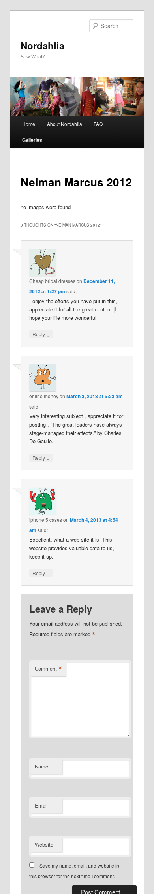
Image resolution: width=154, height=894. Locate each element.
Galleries (32, 139)
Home (28, 123)
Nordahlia (42, 45)
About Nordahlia (64, 123)
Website (44, 844)
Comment (48, 668)
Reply (41, 333)
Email (41, 805)
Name (41, 766)
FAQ (98, 123)
